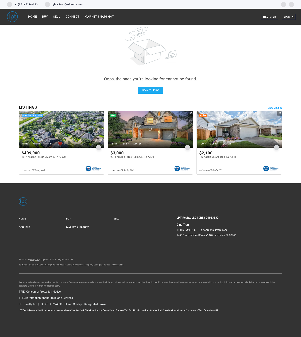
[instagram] (291, 4)
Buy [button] (45, 16)
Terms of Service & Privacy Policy (34, 265)
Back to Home (150, 90)
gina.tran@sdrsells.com (214, 230)
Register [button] (269, 16)
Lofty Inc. (34, 259)
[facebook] (283, 4)
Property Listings (93, 265)
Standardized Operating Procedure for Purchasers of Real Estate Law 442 (183, 310)
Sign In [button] (289, 16)
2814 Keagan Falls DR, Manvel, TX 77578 (44, 156)
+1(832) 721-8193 (186, 230)
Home (32, 16)
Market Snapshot (99, 16)
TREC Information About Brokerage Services (46, 298)
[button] (42, 218)
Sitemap (106, 265)
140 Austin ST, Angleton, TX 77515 (217, 156)
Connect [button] (73, 16)
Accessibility (118, 265)
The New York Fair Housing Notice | (132, 310)
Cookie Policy (57, 265)
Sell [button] (56, 16)
